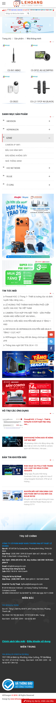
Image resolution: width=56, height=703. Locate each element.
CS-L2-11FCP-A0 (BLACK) (42, 101)
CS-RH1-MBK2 (14, 70)
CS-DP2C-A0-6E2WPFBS (42, 70)
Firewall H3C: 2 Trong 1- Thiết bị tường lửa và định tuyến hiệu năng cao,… (37, 421)
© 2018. (14, 695)
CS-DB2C (14, 101)
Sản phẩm (19, 38)
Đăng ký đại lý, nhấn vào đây (40, 701)
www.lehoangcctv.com (19, 699)
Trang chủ (6, 38)
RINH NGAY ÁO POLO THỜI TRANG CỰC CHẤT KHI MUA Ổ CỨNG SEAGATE (38, 468)
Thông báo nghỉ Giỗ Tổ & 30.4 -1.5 (21, 345)
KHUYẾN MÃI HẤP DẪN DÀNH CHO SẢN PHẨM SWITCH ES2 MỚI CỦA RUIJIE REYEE (38, 493)
